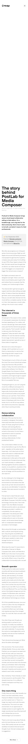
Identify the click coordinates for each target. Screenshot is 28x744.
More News (13, 740)
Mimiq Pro (17, 243)
